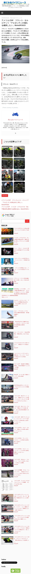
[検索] (27, 221)
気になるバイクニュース (16, 18)
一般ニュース (4, 297)
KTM (15, 316)
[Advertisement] (15, 552)
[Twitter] (15, 133)
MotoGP (4, 195)
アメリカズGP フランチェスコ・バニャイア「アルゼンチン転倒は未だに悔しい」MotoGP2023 (15, 202)
